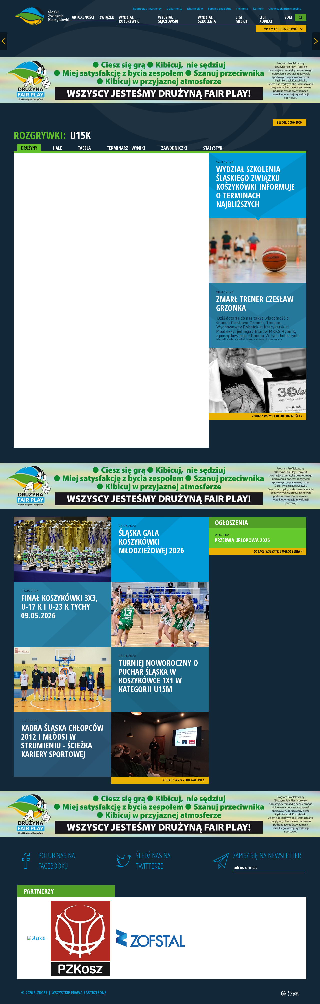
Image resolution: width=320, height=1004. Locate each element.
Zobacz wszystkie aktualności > (277, 416)
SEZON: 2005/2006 (289, 122)
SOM (288, 17)
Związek (107, 17)
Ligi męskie (242, 19)
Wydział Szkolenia (207, 19)
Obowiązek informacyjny (284, 8)
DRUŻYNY (29, 148)
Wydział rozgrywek (129, 19)
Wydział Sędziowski (168, 19)
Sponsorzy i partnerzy (147, 8)
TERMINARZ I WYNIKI (126, 148)
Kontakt (258, 8)
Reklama (242, 8)
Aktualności (83, 17)
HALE (57, 148)
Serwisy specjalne (220, 8)
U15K (80, 135)
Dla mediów (195, 8)
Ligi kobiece (266, 19)
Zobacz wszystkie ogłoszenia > (278, 551)
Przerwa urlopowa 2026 (242, 538)
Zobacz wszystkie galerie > (184, 780)
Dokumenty (174, 8)
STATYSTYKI (213, 148)
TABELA (84, 148)
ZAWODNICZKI (174, 148)
